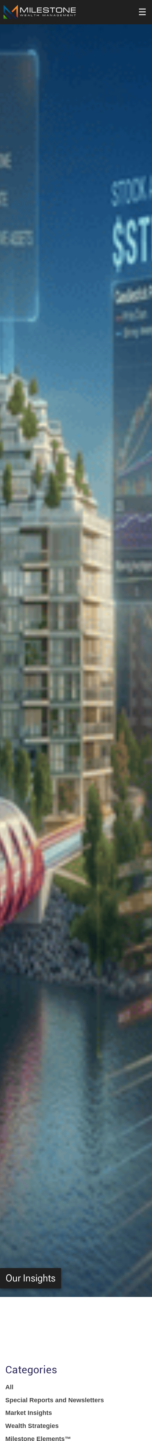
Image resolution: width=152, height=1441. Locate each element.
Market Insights (28, 1412)
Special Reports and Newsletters (54, 1400)
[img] (76, 648)
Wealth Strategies (32, 1425)
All (9, 1387)
